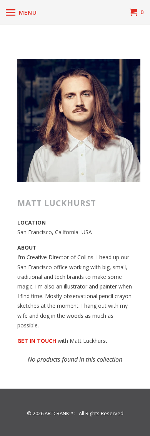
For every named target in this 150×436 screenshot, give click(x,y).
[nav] (21, 12)
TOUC (44, 340)
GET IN (27, 340)
